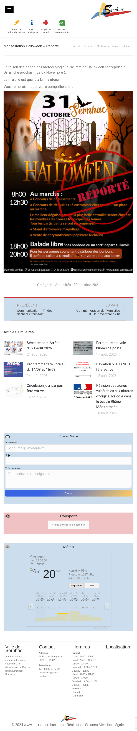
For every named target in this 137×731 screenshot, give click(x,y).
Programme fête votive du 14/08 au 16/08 (45, 367)
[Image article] (13, 348)
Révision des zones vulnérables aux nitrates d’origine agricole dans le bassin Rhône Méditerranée (114, 396)
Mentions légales (112, 725)
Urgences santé (46, 30)
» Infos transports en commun (68, 524)
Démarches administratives (16, 30)
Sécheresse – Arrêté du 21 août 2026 (43, 345)
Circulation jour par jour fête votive (45, 388)
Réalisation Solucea (82, 725)
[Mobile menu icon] (9, 9)
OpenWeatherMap (100, 628)
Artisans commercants (62, 30)
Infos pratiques (32, 30)
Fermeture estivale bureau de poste (111, 345)
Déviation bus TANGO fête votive (113, 367)
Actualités (63, 285)
